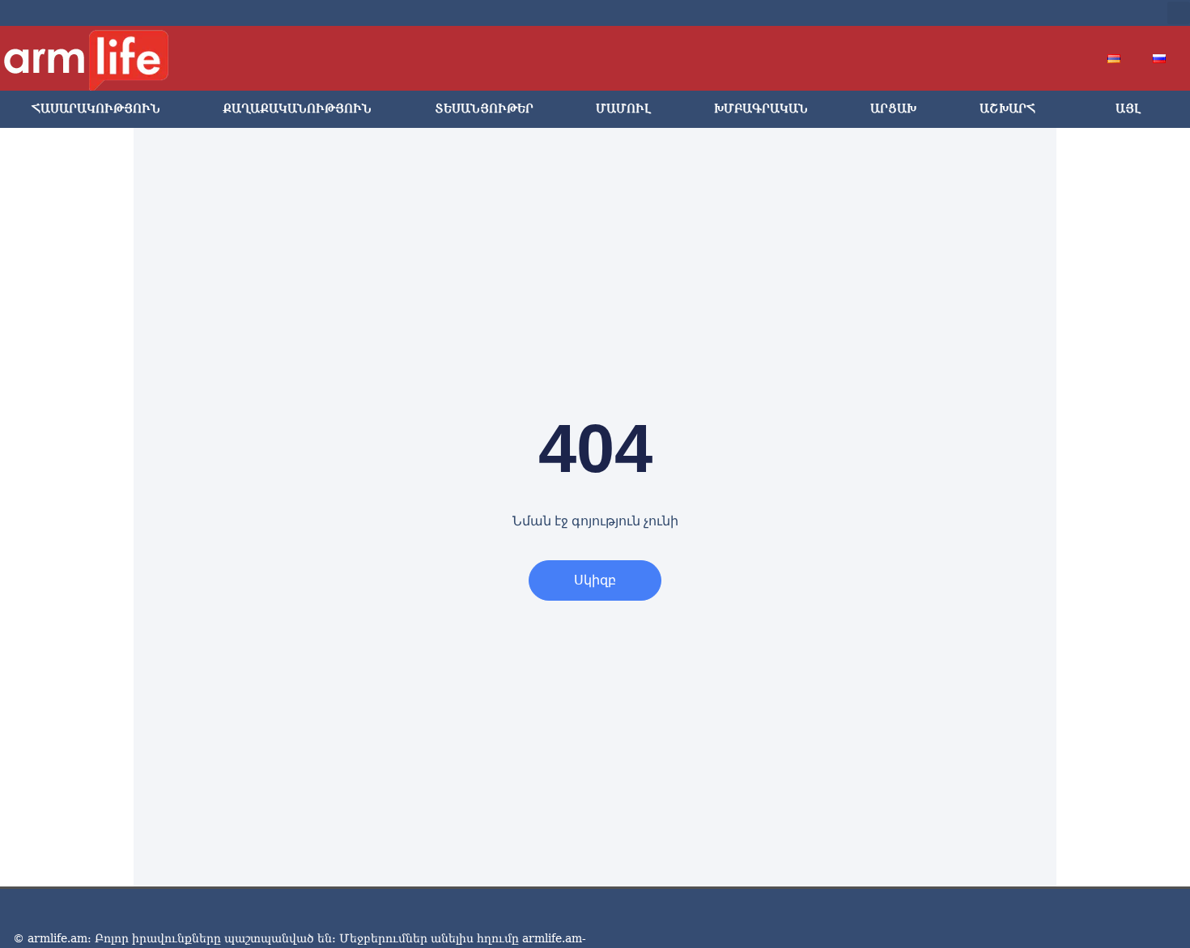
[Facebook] (1006, 13)
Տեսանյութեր (484, 109)
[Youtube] (1058, 13)
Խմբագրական (761, 109)
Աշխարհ (1007, 109)
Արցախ (893, 109)
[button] (1178, 13)
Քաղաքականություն (297, 109)
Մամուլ (623, 109)
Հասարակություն (96, 109)
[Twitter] (1032, 13)
